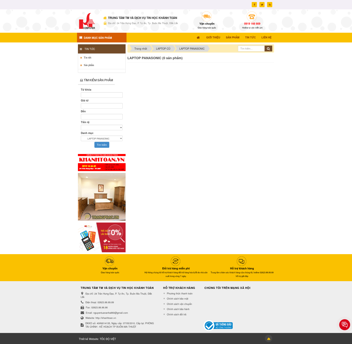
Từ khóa (86, 89)
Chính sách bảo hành (178, 309)
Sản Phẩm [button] (232, 37)
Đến (83, 111)
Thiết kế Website (88, 339)
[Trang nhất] (198, 37)
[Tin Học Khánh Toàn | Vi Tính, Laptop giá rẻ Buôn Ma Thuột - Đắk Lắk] (87, 20)
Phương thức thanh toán (179, 293)
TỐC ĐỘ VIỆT (108, 339)
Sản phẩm (89, 65)
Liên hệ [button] (266, 37)
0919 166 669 (252, 23)
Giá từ (85, 100)
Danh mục (87, 133)
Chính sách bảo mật (177, 298)
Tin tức (87, 57)
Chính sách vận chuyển (179, 304)
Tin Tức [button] (250, 37)
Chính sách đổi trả (176, 314)
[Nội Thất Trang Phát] (102, 196)
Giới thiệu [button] (213, 37)
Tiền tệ (85, 122)
